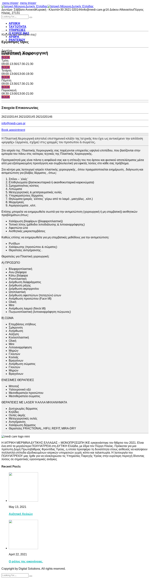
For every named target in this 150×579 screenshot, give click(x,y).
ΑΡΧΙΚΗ (14, 23)
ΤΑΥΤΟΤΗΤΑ (17, 26)
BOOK (5, 57)
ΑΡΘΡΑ (14, 36)
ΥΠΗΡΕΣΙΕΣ (17, 30)
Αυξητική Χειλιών (21, 514)
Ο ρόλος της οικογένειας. (26, 561)
